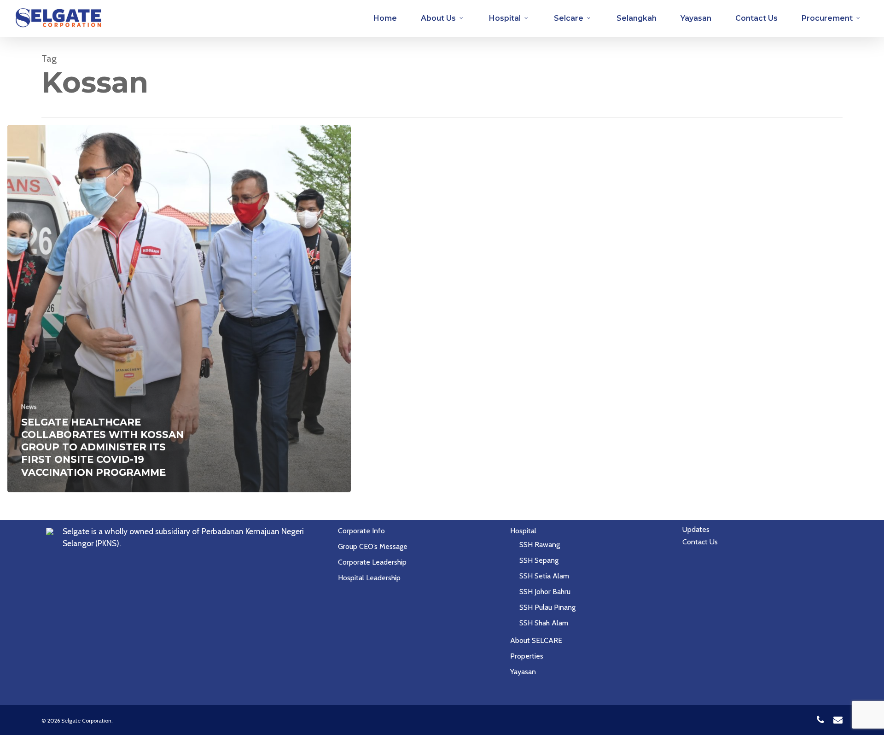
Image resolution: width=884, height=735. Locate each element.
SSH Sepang (538, 560)
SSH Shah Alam (543, 622)
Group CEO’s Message (372, 546)
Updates (696, 529)
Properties (526, 656)
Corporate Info (361, 530)
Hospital (523, 530)
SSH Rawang (539, 544)
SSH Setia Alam (544, 576)
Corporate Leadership (372, 562)
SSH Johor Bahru (544, 591)
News (29, 406)
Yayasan (523, 671)
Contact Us (700, 541)
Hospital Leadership (369, 577)
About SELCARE (536, 640)
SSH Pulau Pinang (547, 607)
